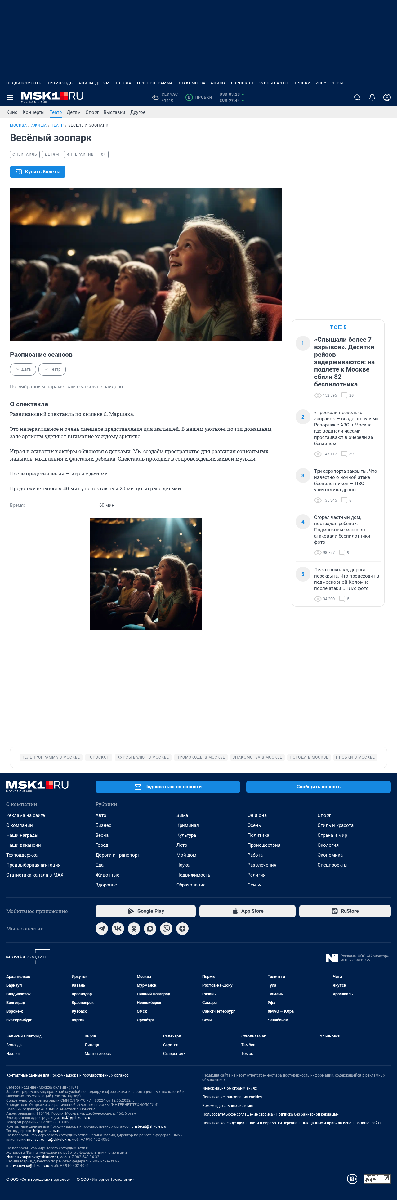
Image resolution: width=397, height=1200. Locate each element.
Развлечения (262, 865)
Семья (254, 885)
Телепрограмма (154, 83)
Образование (191, 885)
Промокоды (60, 83)
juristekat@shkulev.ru (148, 1126)
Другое (137, 112)
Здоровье (106, 885)
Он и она (257, 815)
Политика (258, 835)
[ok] (134, 928)
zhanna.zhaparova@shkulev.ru (32, 1157)
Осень (254, 825)
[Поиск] (357, 97)
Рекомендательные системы (227, 1106)
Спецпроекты (333, 865)
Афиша (218, 83)
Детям (74, 112)
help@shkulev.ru (46, 1131)
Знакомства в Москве (257, 757)
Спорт (92, 112)
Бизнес (103, 825)
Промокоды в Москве (200, 757)
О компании (19, 825)
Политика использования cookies (232, 1097)
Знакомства (192, 83)
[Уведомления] (372, 97)
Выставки (114, 112)
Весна (102, 835)
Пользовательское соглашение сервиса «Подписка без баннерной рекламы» (270, 1114)
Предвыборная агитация (33, 865)
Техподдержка (22, 855)
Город (102, 845)
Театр (56, 112)
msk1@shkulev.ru (75, 1118)
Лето (181, 845)
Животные (107, 875)
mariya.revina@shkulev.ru (48, 1139)
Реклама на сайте (25, 815)
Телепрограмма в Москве (51, 757)
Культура (186, 835)
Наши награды (22, 835)
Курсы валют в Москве (143, 757)
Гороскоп (242, 83)
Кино (12, 112)
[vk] (118, 928)
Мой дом (186, 855)
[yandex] (182, 928)
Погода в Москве (309, 757)
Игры (337, 83)
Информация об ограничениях (229, 1088)
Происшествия (264, 845)
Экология (328, 845)
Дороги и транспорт (117, 855)
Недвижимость (24, 83)
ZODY (321, 83)
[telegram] (102, 928)
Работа (255, 855)
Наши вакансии (23, 845)
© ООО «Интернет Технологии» (105, 1179)
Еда (100, 865)
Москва (18, 125)
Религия (256, 875)
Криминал (187, 825)
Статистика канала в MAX (34, 875)
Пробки (302, 83)
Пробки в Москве (355, 757)
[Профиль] (387, 97)
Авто (101, 815)
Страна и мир (332, 835)
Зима (182, 815)
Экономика (330, 855)
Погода (123, 83)
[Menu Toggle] (9, 97)
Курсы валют (273, 83)
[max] (150, 928)
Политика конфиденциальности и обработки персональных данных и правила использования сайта (292, 1123)
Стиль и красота (336, 825)
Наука (183, 865)
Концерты (34, 112)
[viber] (166, 928)
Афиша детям (93, 83)
